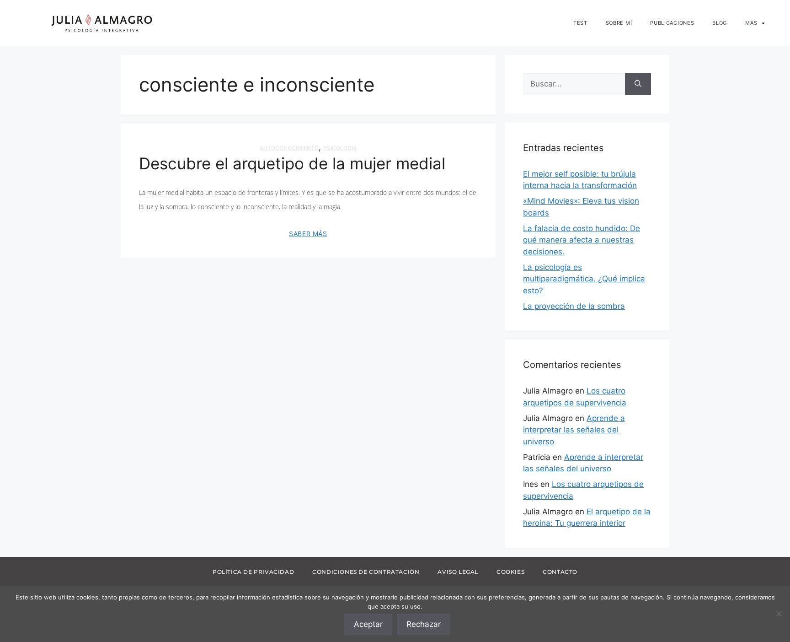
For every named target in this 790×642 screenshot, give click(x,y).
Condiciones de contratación (365, 571)
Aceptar (368, 624)
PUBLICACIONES (672, 23)
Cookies (510, 571)
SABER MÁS (308, 233)
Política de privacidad (253, 571)
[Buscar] (638, 84)
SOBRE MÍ (619, 23)
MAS (751, 23)
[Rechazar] (778, 613)
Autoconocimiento (289, 148)
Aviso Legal (458, 571)
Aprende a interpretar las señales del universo (574, 430)
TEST (580, 23)
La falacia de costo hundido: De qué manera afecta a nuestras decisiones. (581, 240)
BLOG (719, 23)
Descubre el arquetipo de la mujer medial (292, 163)
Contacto (560, 571)
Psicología (340, 148)
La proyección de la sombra (574, 306)
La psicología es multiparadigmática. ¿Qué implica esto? (584, 279)
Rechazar (423, 624)
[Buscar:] (574, 84)
